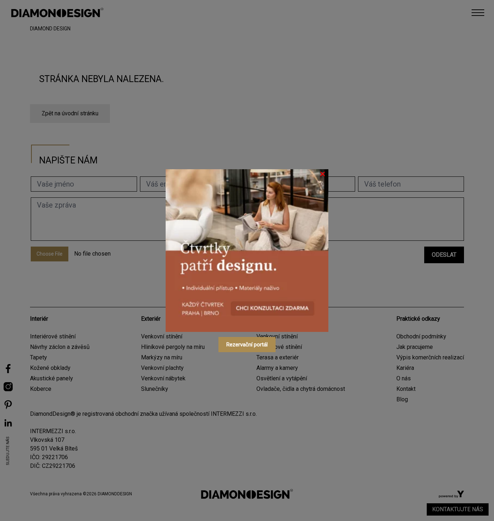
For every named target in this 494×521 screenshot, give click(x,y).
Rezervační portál (247, 344)
